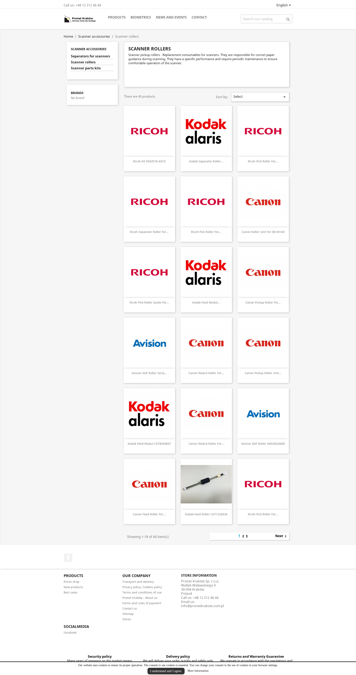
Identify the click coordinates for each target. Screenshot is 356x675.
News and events (171, 17)
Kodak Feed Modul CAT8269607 (149, 444)
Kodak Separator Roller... (206, 161)
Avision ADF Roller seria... (149, 373)
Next (281, 536)
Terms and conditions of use (142, 592)
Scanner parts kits (86, 68)
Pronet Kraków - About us (139, 598)
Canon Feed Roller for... (149, 514)
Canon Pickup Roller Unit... (263, 373)
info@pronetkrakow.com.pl (202, 606)
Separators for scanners (90, 56)
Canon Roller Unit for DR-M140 (263, 232)
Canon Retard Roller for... (206, 373)
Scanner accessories (88, 49)
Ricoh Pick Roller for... (263, 161)
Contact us (129, 608)
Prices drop (71, 582)
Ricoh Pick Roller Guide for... (149, 302)
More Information (197, 670)
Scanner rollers (83, 62)
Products (117, 17)
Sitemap (128, 614)
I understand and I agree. (166, 671)
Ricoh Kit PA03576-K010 (149, 161)
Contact (199, 17)
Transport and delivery (138, 582)
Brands (77, 93)
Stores (126, 619)
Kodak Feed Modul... (206, 302)
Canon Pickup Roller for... (263, 302)
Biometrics (141, 17)
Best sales (70, 592)
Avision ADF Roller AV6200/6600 (263, 444)
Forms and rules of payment (141, 603)
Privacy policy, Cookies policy (142, 587)
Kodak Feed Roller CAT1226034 (206, 514)
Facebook (68, 558)
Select (260, 96)
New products (73, 587)
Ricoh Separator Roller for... (149, 232)
